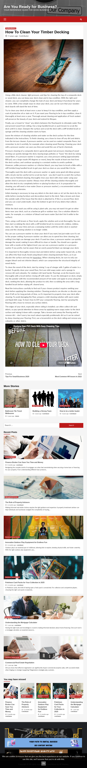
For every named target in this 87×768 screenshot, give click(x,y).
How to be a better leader (70, 411)
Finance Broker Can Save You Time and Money (24, 462)
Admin (17, 416)
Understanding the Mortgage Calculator (21, 622)
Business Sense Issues (12, 537)
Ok (43, 763)
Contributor (24, 36)
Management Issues (11, 497)
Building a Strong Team (42, 411)
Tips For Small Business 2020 (17, 375)
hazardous (37, 258)
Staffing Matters (11, 28)
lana (15, 665)
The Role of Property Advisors (17, 502)
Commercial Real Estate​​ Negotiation (19, 663)
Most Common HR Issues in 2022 (68, 375)
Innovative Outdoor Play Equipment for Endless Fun (26, 542)
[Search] (81, 20)
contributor (19, 465)
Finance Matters (10, 457)
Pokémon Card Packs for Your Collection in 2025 (24, 582)
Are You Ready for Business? (30, 6)
